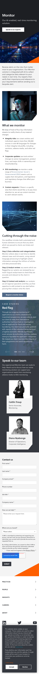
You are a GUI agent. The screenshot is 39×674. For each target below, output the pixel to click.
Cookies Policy (19, 647)
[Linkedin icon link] (4, 623)
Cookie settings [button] (9, 662)
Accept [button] (11, 667)
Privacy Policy (30, 550)
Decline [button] (25, 667)
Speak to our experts (13, 30)
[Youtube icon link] (35, 622)
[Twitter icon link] (19, 622)
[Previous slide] (7, 352)
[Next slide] (31, 352)
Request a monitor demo (14, 295)
